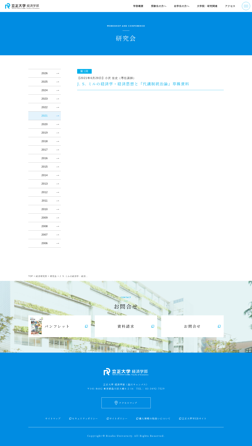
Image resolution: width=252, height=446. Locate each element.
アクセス (230, 6)
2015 (44, 166)
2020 (44, 124)
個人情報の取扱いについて (155, 418)
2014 (44, 175)
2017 (44, 149)
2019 (44, 132)
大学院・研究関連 (207, 6)
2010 (44, 209)
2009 (44, 217)
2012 (44, 192)
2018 (44, 141)
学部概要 (138, 6)
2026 (44, 73)
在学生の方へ (181, 6)
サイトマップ (53, 418)
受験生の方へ (158, 6)
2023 (44, 98)
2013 (44, 183)
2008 (44, 226)
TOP (30, 276)
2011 (45, 200)
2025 (44, 81)
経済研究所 (41, 276)
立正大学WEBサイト (194, 418)
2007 (44, 234)
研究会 (53, 276)
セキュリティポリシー (85, 418)
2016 (44, 158)
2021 (44, 115)
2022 (44, 107)
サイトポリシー (119, 418)
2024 (44, 90)
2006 (44, 243)
